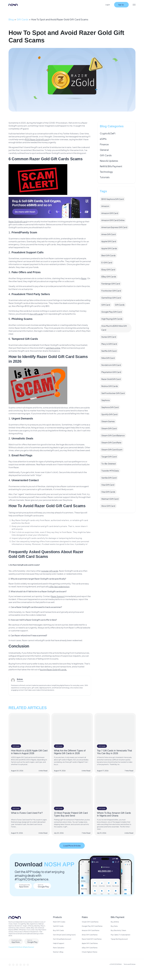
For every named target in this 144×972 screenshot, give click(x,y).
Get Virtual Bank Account (62, 939)
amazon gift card (109, 213)
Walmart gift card (109, 499)
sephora (105, 400)
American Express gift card (114, 227)
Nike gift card (108, 358)
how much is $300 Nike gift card (114, 328)
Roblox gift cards (109, 386)
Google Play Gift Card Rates (92, 926)
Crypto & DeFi (107, 133)
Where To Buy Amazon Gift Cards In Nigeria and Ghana (114, 814)
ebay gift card (108, 269)
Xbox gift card (108, 506)
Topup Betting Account (119, 939)
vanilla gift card (108, 477)
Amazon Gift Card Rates (90, 930)
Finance (104, 144)
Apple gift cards (109, 248)
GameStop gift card (111, 297)
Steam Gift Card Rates (90, 922)
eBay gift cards (108, 276)
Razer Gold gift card (111, 379)
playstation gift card (111, 372)
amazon (105, 206)
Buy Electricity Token (118, 930)
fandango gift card (110, 283)
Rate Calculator (58, 948)
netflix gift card (108, 351)
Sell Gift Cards (58, 926)
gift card (105, 304)
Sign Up (121, 5)
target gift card (109, 456)
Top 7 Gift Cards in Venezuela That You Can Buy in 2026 (114, 752)
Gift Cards (22, 19)
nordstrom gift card (111, 365)
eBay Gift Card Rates (89, 948)
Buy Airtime (115, 922)
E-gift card (106, 262)
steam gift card (109, 428)
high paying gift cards (111, 319)
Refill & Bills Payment (111, 166)
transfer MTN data (110, 470)
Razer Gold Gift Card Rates (92, 939)
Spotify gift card (109, 414)
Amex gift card (108, 234)
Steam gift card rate (111, 442)
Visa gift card (107, 485)
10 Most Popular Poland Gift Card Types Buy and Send (71, 814)
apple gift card (108, 241)
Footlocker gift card (111, 290)
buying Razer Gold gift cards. (53, 669)
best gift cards (108, 255)
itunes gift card (108, 337)
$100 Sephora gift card (112, 199)
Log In (107, 5)
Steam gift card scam (111, 449)
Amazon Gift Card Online (113, 220)
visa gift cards (108, 492)
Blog (11, 19)
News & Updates (109, 160)
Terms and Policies (129, 964)
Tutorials (105, 177)
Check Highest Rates (89, 952)
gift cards (120, 304)
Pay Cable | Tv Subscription (120, 935)
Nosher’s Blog (58, 952)
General (104, 149)
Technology (106, 171)
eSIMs (103, 138)
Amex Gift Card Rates (90, 935)
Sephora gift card (110, 407)
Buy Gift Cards (58, 930)
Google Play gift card (111, 312)
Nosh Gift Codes (59, 922)
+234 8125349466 (115, 964)
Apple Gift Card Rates (90, 943)
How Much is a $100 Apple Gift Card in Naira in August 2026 (29, 752)
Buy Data (114, 926)
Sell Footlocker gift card (113, 393)
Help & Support (58, 943)
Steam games (108, 421)
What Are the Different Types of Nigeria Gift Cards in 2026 (70, 752)
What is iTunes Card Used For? (27, 813)
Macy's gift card (109, 344)
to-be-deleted (108, 463)
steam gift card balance (113, 435)
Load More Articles (72, 845)
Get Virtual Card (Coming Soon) (64, 935)
